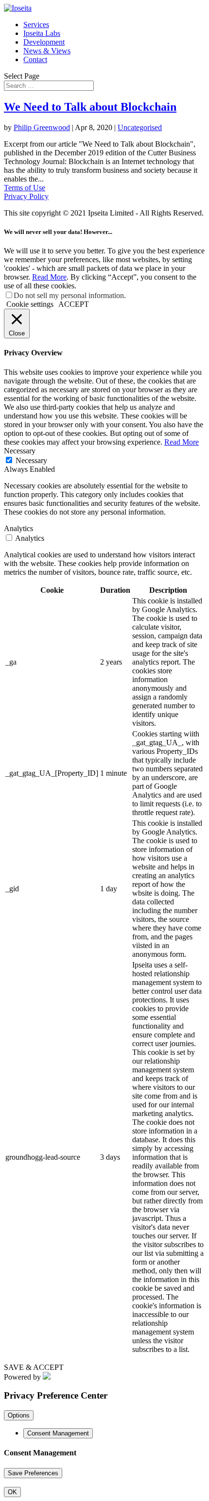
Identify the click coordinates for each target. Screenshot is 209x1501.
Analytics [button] (18, 528)
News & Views (46, 51)
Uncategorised (140, 127)
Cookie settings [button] (29, 304)
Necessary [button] (19, 451)
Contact (35, 59)
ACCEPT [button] (73, 304)
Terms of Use (24, 187)
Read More (49, 277)
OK (12, 1492)
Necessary (31, 460)
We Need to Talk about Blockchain (90, 106)
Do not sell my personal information (69, 295)
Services (36, 24)
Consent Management (58, 1433)
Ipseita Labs (41, 33)
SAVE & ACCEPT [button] (34, 1367)
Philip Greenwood (42, 127)
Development (44, 42)
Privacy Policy (26, 196)
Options (19, 1415)
